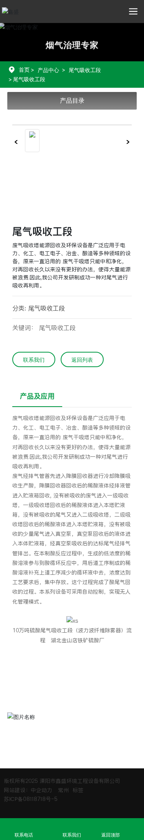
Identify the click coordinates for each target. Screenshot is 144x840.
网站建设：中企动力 (28, 790)
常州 (63, 790)
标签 (78, 790)
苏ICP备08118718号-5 (31, 799)
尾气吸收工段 (85, 70)
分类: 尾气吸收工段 (38, 308)
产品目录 (72, 100)
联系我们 (34, 360)
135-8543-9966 (47, 678)
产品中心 (48, 70)
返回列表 (82, 360)
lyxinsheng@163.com (56, 703)
